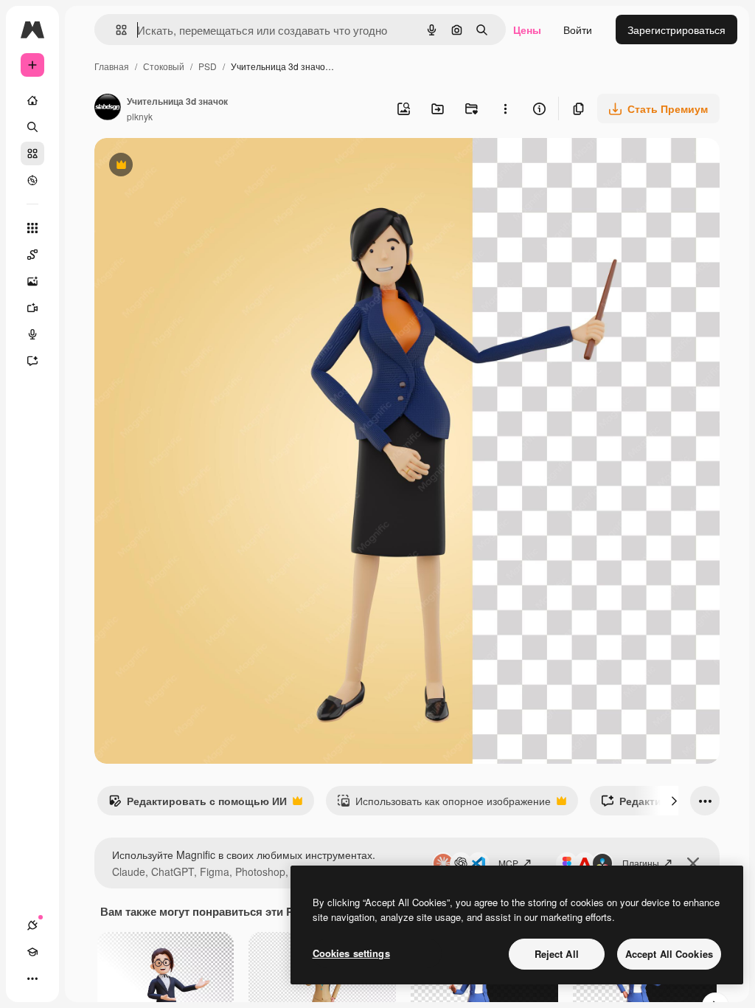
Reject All (557, 954)
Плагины (640, 863)
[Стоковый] (32, 153)
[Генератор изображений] (32, 281)
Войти (577, 29)
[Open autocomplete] (115, 29)
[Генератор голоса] (32, 334)
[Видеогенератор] (32, 308)
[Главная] (32, 100)
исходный (193, 166)
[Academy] (32, 952)
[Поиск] (32, 127)
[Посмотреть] (32, 180)
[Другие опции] (505, 108)
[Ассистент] (32, 361)
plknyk (140, 116)
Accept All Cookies (669, 954)
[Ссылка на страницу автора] (107, 108)
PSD (207, 66)
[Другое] (32, 978)
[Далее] (674, 800)
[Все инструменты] (32, 228)
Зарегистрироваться (676, 29)
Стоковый (163, 66)
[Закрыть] (693, 863)
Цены (527, 29)
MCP (508, 863)
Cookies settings (351, 953)
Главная (111, 66)
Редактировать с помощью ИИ (197, 804)
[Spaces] (32, 254)
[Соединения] (32, 925)
